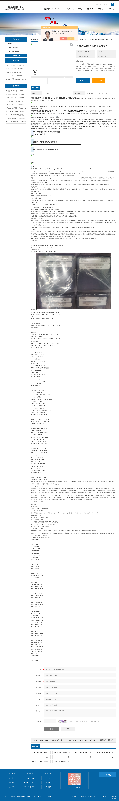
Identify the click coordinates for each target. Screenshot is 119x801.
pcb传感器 (10, 43)
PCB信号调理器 (13, 47)
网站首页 (47, 9)
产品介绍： (35, 87)
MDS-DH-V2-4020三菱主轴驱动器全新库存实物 (16, 68)
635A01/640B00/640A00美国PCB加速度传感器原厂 (63, 761)
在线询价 (83, 80)
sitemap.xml (96, 796)
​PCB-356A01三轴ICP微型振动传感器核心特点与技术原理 (16, 111)
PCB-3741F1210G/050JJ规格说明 (16, 122)
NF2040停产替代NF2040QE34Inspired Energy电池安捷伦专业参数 (16, 79)
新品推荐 (16, 60)
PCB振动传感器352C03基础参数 (15, 118)
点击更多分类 (16, 56)
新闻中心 (79, 9)
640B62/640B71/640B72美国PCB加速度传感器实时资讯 (87, 740)
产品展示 (69, 9)
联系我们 (111, 9)
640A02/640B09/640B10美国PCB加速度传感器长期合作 (106, 757)
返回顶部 (103, 740)
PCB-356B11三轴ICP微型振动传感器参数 (16, 115)
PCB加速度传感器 (14, 51)
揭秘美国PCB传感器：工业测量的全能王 (16, 94)
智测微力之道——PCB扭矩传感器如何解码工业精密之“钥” (16, 104)
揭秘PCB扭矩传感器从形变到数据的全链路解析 (16, 97)
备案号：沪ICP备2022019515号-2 (82, 796)
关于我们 (58, 9)
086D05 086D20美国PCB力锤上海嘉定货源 (63, 752)
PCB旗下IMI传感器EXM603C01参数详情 (16, 91)
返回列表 (110, 740)
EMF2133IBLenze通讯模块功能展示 (16, 65)
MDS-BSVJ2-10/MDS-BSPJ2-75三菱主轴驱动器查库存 (16, 72)
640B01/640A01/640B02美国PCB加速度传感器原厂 (41, 761)
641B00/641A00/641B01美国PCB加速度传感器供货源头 (106, 752)
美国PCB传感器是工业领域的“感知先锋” (16, 108)
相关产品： (35, 746)
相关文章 (16, 86)
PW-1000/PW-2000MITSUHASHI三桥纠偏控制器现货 (30, 778)
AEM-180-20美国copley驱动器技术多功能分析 (16, 75)
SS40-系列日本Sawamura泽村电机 (30, 787)
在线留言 (101, 9)
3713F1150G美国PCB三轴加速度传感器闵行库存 (41, 752)
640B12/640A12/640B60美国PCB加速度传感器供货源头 (55, 740)
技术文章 (90, 9)
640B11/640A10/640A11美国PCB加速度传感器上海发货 (84, 757)
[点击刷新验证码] (62, 721)
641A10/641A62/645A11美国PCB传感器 (84, 752)
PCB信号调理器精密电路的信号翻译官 (16, 101)
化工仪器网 (111, 796)
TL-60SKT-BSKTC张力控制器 (30, 782)
